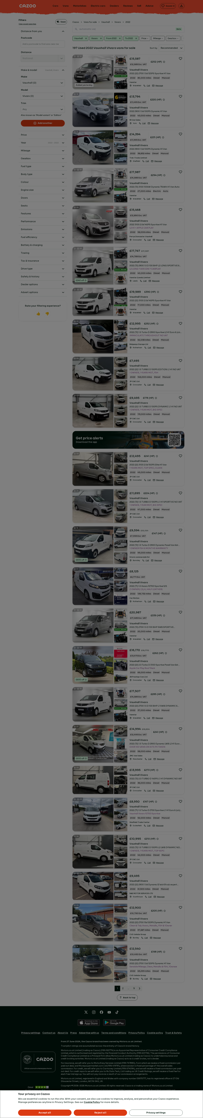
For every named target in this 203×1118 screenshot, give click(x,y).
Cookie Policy (92, 1102)
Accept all (45, 1112)
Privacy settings (156, 1112)
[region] (101, 1104)
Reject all (100, 1112)
